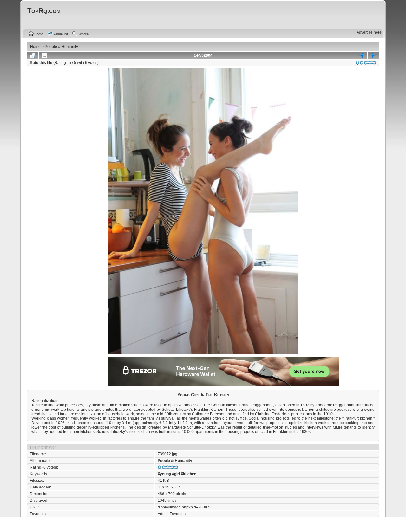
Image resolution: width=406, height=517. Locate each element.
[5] (374, 63)
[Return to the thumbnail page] (32, 55)
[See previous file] (361, 55)
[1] (358, 63)
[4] (370, 63)
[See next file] (373, 55)
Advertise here (369, 32)
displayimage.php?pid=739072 (185, 507)
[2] (362, 63)
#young (164, 474)
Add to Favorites (172, 514)
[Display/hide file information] (44, 55)
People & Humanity (175, 460)
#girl (176, 474)
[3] (366, 63)
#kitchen (188, 474)
